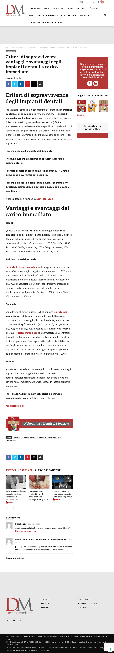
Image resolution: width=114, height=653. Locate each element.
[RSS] (20, 620)
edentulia (17, 437)
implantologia (12, 440)
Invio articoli (73, 8)
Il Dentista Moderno (38, 8)
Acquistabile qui (15, 405)
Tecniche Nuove (83, 599)
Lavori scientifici (48, 15)
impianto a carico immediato (50, 437)
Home (8, 47)
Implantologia (17, 47)
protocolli (61, 311)
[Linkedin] (95, 83)
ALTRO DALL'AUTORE (48, 470)
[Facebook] (89, 83)
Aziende (59, 22)
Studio (83, 15)
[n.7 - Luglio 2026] (14, 424)
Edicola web (82, 115)
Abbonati (84, 2)
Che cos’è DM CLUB (90, 8)
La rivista (45, 599)
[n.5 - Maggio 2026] (103, 106)
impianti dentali (30, 437)
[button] (105, 15)
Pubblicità (45, 607)
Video (48, 22)
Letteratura (68, 15)
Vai (91, 135)
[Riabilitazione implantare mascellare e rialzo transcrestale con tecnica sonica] (16, 482)
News (31, 15)
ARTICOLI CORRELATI (19, 470)
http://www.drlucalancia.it (25, 531)
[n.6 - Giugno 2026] (92, 106)
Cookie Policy (82, 607)
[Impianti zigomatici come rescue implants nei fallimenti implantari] (62, 482)
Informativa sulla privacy (87, 603)
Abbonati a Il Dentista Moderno (46, 423)
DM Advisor (58, 8)
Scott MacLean (44, 198)
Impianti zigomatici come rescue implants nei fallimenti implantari (62, 494)
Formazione (35, 22)
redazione (9, 78)
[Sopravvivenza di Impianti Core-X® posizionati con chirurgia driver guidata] (39, 482)
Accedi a (97, 2)
